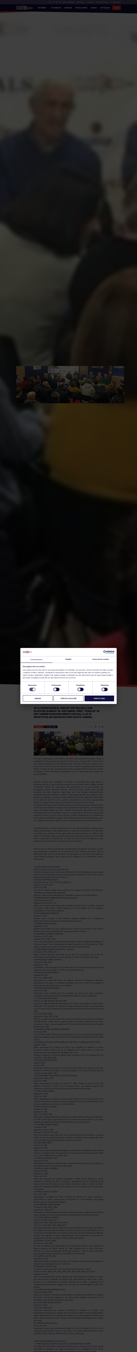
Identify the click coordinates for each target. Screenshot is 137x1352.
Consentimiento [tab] (36, 659)
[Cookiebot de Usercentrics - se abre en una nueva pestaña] (105, 652)
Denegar (38, 698)
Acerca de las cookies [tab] (100, 659)
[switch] (56, 689)
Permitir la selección (68, 698)
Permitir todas (99, 698)
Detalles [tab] (69, 659)
